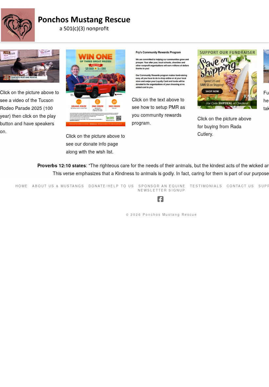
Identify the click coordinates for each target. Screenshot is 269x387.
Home (21, 186)
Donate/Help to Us (111, 186)
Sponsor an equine (162, 186)
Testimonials (206, 186)
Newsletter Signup (161, 190)
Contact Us (240, 186)
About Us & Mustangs (58, 186)
